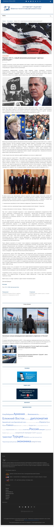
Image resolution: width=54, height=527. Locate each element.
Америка (7, 497)
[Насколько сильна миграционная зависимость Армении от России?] (27, 321)
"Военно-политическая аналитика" (31, 520)
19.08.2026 (20, 349)
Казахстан (16, 425)
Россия (34, 429)
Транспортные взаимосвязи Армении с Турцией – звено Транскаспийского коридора (33, 355)
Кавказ (9, 425)
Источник (4, 284)
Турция (17, 436)
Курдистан (32, 425)
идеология (37, 422)
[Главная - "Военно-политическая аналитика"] (23, 5)
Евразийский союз (8, 422)
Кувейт (27, 425)
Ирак (48, 422)
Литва (39, 425)
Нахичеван (4, 429)
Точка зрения (5, 55)
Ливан (37, 425)
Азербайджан (7, 414)
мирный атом (43, 425)
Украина (26, 437)
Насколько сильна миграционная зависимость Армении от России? (25, 336)
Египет (27, 422)
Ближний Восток (13, 418)
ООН (17, 429)
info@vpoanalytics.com (27, 511)
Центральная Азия (15, 287)
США (9, 287)
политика (26, 429)
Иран (4, 425)
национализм (10, 429)
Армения (19, 414)
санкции (42, 429)
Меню (4, 15)
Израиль (42, 422)
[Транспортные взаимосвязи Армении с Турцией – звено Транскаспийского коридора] (9, 358)
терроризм (39, 432)
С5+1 (6, 287)
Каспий (19, 425)
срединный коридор (23, 433)
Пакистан (21, 429)
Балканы (7, 495)
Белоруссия (40, 414)
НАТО (47, 425)
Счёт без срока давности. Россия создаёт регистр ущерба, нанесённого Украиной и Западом (33, 346)
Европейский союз (20, 422)
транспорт (7, 437)
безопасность (33, 414)
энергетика (36, 442)
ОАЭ (16, 429)
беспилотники (45, 414)
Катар (22, 425)
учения (30, 437)
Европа (7, 498)
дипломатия (39, 418)
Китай (25, 425)
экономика (24, 441)
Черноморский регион (9, 441)
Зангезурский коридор (31, 422)
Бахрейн (26, 414)
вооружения (27, 419)
